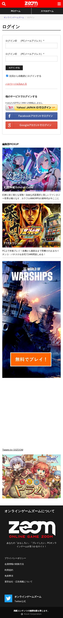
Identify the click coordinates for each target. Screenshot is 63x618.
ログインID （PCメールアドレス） (25, 40)
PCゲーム (15, 11)
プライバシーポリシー (15, 558)
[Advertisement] (31, 413)
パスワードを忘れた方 (16, 84)
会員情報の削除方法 (14, 564)
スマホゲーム (47, 11)
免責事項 (9, 575)
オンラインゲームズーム (14, 17)
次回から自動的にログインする (25, 75)
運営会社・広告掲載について (18, 581)
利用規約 (9, 570)
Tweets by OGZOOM (12, 449)
